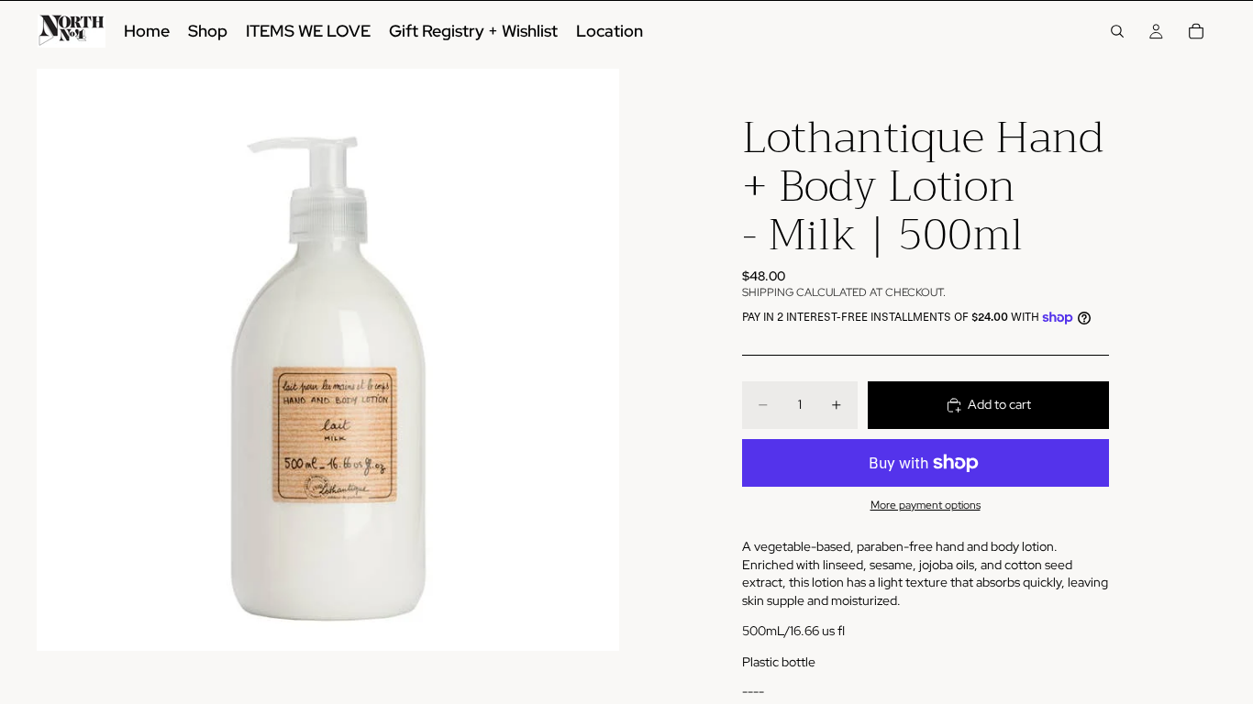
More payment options (925, 505)
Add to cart (999, 404)
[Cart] (1196, 31)
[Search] (1117, 31)
